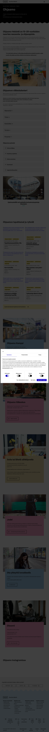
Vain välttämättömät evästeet (23, 380)
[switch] (18, 376)
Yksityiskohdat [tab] (24, 354)
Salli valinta (33, 380)
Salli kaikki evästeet (42, 380)
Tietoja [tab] (39, 354)
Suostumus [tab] (9, 354)
